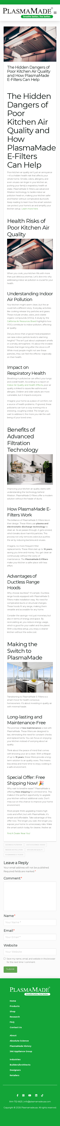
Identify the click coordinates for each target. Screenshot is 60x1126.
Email (9, 931)
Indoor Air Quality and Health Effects (25, 385)
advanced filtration (13, 845)
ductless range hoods (35, 845)
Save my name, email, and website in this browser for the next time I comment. (31, 960)
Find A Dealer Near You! (18, 833)
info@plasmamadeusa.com (37, 1101)
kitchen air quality (35, 850)
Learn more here (29, 209)
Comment (13, 878)
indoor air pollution (14, 850)
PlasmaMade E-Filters (14, 855)
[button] (55, 13)
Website (10, 945)
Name (9, 916)
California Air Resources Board (21, 321)
